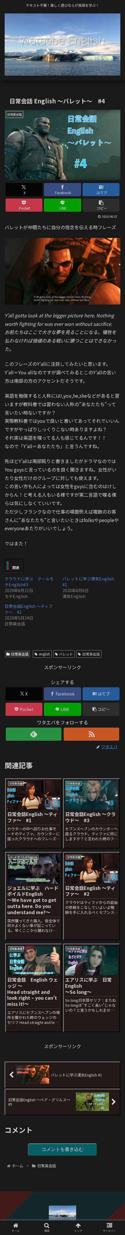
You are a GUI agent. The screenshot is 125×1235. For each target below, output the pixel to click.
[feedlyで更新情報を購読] (33, 734)
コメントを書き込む (62, 1149)
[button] (101, 205)
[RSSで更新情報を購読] (91, 734)
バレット (66, 653)
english (44, 653)
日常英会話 (19, 653)
